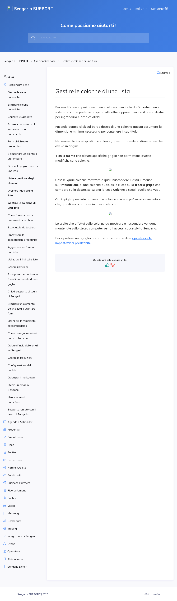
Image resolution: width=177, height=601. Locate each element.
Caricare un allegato (20, 117)
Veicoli (11, 505)
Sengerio (158, 9)
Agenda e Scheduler (19, 422)
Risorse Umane (16, 490)
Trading (12, 528)
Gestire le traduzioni (20, 357)
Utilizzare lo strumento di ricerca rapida (22, 323)
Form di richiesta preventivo (18, 144)
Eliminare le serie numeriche (18, 107)
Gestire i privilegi (18, 267)
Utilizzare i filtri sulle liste (23, 259)
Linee (10, 444)
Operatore (13, 551)
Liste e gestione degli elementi (21, 181)
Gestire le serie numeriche (17, 95)
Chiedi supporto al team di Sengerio (22, 294)
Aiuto (147, 594)
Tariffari (12, 452)
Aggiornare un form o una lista (21, 249)
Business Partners (18, 483)
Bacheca (12, 498)
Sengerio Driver (16, 566)
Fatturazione (15, 460)
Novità (126, 9)
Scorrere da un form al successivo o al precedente (21, 129)
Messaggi (13, 513)
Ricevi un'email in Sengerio (18, 387)
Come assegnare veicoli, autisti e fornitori (23, 335)
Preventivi (13, 429)
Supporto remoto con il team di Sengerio (22, 412)
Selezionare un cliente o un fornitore (22, 156)
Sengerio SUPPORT (16, 61)
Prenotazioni (15, 437)
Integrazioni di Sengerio (21, 536)
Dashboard (14, 521)
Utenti (11, 543)
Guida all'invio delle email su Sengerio (23, 348)
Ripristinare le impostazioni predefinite (22, 237)
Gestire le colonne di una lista (79, 61)
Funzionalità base (45, 61)
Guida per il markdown (21, 377)
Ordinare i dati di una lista (20, 193)
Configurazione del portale (19, 367)
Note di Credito (16, 467)
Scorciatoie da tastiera (21, 227)
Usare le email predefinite (16, 399)
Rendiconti (14, 475)
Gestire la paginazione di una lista (23, 168)
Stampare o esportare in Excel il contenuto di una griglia (23, 279)
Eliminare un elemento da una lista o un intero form (21, 308)
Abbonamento (16, 559)
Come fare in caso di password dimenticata (21, 217)
